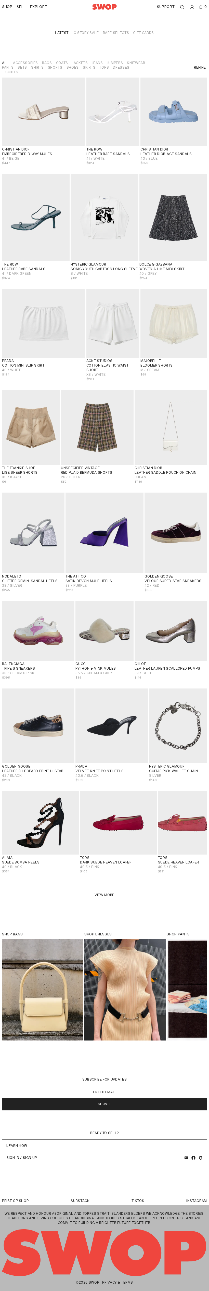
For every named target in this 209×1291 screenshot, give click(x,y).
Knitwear (136, 63)
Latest (62, 33)
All (5, 63)
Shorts (55, 67)
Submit (104, 1104)
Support (166, 7)
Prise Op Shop (15, 1201)
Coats (62, 63)
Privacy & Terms (117, 1282)
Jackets (80, 63)
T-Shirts (10, 72)
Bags (47, 63)
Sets (22, 67)
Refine (200, 67)
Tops (104, 67)
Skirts (89, 67)
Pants (8, 67)
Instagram (196, 1201)
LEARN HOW (16, 1146)
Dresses (121, 67)
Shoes (73, 67)
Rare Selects (116, 33)
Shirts (37, 67)
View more (104, 895)
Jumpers (115, 63)
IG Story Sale (86, 33)
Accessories (25, 63)
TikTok (138, 1201)
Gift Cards (143, 33)
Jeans (97, 63)
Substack (80, 1201)
